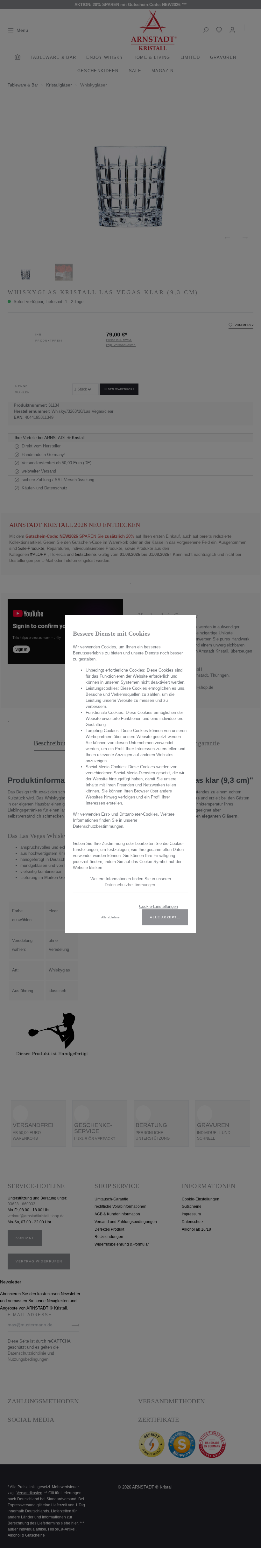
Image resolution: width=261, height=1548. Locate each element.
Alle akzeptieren (169, 917)
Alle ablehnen (111, 917)
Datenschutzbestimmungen (130, 884)
